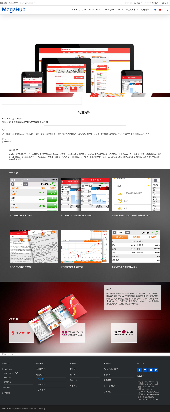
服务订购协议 (109, 386)
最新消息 (73, 380)
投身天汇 (73, 386)
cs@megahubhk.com (27, 3)
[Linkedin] (156, 370)
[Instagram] (150, 370)
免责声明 (5, 409)
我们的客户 (40, 369)
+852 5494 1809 (153, 392)
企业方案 (6, 387)
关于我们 (73, 369)
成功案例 (39, 374)
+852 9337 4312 (153, 394)
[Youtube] (145, 370)
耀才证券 (41, 384)
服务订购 (6, 393)
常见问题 (107, 380)
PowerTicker (7, 369)
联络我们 (107, 391)
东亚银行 (41, 379)
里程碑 (72, 374)
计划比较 (7, 382)
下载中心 (107, 374)
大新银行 (41, 390)
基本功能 (7, 377)
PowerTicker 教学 (111, 369)
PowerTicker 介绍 (11, 373)
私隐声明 (11, 409)
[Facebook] (139, 370)
